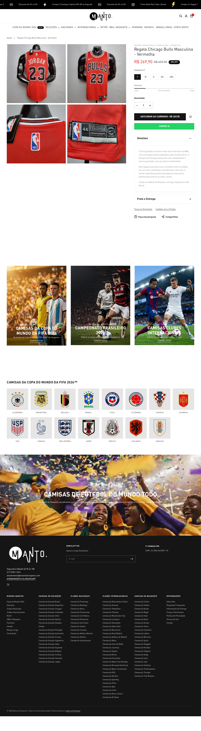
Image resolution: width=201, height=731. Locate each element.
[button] (190, 116)
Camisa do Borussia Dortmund (115, 665)
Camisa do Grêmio (78, 637)
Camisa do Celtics (141, 602)
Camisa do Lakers (141, 634)
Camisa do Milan (109, 641)
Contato (169, 623)
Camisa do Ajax (109, 687)
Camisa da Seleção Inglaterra (51, 641)
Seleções (10, 605)
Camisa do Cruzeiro (79, 630)
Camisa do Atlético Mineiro (82, 634)
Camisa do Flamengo (79, 602)
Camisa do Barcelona (111, 630)
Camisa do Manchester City (114, 616)
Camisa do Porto (109, 683)
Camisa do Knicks (141, 623)
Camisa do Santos (78, 626)
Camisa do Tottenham (112, 609)
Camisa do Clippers (142, 651)
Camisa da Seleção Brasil (49, 602)
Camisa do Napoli (110, 651)
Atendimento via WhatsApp (21, 579)
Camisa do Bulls (141, 619)
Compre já (164, 126)
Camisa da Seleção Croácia (50, 655)
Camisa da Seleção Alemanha (51, 634)
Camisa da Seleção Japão (49, 662)
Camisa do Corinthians (80, 616)
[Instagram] (8, 584)
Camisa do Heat (141, 616)
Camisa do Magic (141, 612)
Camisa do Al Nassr (111, 697)
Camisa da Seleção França (50, 637)
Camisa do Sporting (111, 680)
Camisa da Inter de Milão (113, 644)
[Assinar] (131, 559)
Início (9, 38)
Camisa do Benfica (110, 676)
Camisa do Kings (141, 655)
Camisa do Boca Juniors (113, 694)
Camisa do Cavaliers (142, 630)
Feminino (11, 623)
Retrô (9, 616)
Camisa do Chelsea (110, 612)
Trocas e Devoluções (174, 612)
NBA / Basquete (13, 619)
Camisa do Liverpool (111, 619)
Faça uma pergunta (147, 217)
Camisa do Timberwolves (144, 669)
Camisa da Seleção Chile (49, 616)
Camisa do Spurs (141, 641)
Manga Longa (12, 630)
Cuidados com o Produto (166, 209)
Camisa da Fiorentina (111, 658)
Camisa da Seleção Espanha (50, 648)
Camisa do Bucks (141, 609)
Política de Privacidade (175, 616)
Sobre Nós (170, 602)
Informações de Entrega (176, 609)
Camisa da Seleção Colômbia (51, 612)
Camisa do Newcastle (112, 623)
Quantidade (139, 98)
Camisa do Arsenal (110, 605)
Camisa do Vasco (77, 609)
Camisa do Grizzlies (142, 665)
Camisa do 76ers (141, 626)
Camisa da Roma (110, 655)
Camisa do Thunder (142, 673)
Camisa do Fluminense (80, 612)
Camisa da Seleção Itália (49, 644)
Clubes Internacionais (16, 612)
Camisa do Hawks (141, 605)
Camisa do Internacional (81, 641)
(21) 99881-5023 (14, 572)
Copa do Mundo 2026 (15, 602)
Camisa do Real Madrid (112, 634)
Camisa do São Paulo (79, 623)
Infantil (10, 626)
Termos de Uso (172, 619)
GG (162, 77)
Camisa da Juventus (111, 648)
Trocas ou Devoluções (143, 209)
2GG (171, 77)
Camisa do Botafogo (79, 605)
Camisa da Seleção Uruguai (50, 609)
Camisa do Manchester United (115, 602)
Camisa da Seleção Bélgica (50, 651)
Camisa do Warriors (142, 637)
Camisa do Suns (141, 658)
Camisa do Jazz (140, 662)
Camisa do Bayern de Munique (115, 662)
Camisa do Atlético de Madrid (115, 637)
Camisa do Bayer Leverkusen (115, 669)
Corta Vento (11, 634)
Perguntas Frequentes (175, 605)
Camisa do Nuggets (142, 644)
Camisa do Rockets (142, 648)
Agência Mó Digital (73, 711)
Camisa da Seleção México (50, 619)
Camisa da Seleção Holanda (50, 658)
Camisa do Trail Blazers (144, 676)
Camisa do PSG (109, 673)
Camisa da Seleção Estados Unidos (50, 624)
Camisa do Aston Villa (112, 626)
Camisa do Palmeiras (79, 619)
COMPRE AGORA (36, 341)
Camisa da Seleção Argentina (51, 605)
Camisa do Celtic (109, 690)
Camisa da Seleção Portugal (50, 630)
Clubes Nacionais (14, 609)
